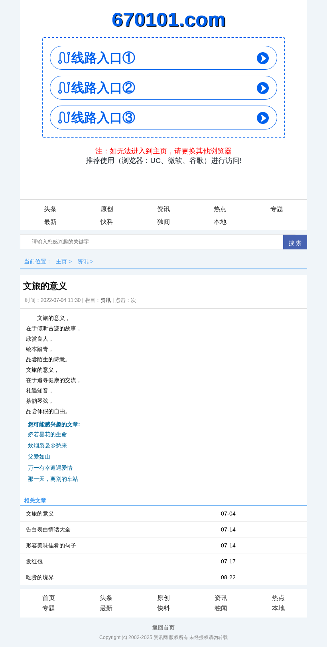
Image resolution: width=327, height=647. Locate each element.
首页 (48, 597)
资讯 (163, 209)
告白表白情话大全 (48, 529)
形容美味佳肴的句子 (51, 545)
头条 (50, 209)
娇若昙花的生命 (47, 434)
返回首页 (163, 627)
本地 (220, 221)
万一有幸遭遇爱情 (50, 468)
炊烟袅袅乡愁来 (47, 445)
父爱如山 (39, 456)
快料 (106, 221)
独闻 (163, 221)
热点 (220, 209)
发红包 (34, 561)
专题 (276, 209)
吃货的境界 (40, 577)
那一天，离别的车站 (53, 479)
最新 (50, 221)
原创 (106, 209)
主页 (61, 261)
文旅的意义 (40, 513)
